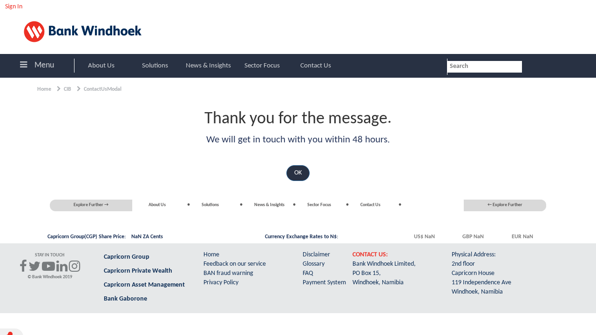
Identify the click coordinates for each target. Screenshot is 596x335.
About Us (101, 65)
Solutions (155, 65)
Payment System (324, 282)
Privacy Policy (220, 282)
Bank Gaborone (125, 298)
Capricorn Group (126, 257)
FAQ (308, 273)
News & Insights (208, 65)
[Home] (89, 31)
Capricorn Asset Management (144, 284)
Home (44, 89)
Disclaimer (316, 254)
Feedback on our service (234, 264)
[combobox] (484, 67)
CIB (67, 89)
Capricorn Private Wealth (138, 271)
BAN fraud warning (228, 273)
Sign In (13, 6)
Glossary (314, 264)
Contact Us (315, 65)
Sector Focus (262, 65)
